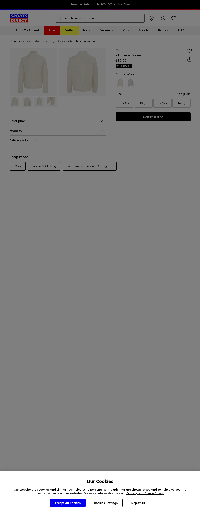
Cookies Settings (106, 503)
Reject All (138, 503)
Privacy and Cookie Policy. (145, 493)
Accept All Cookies (68, 503)
